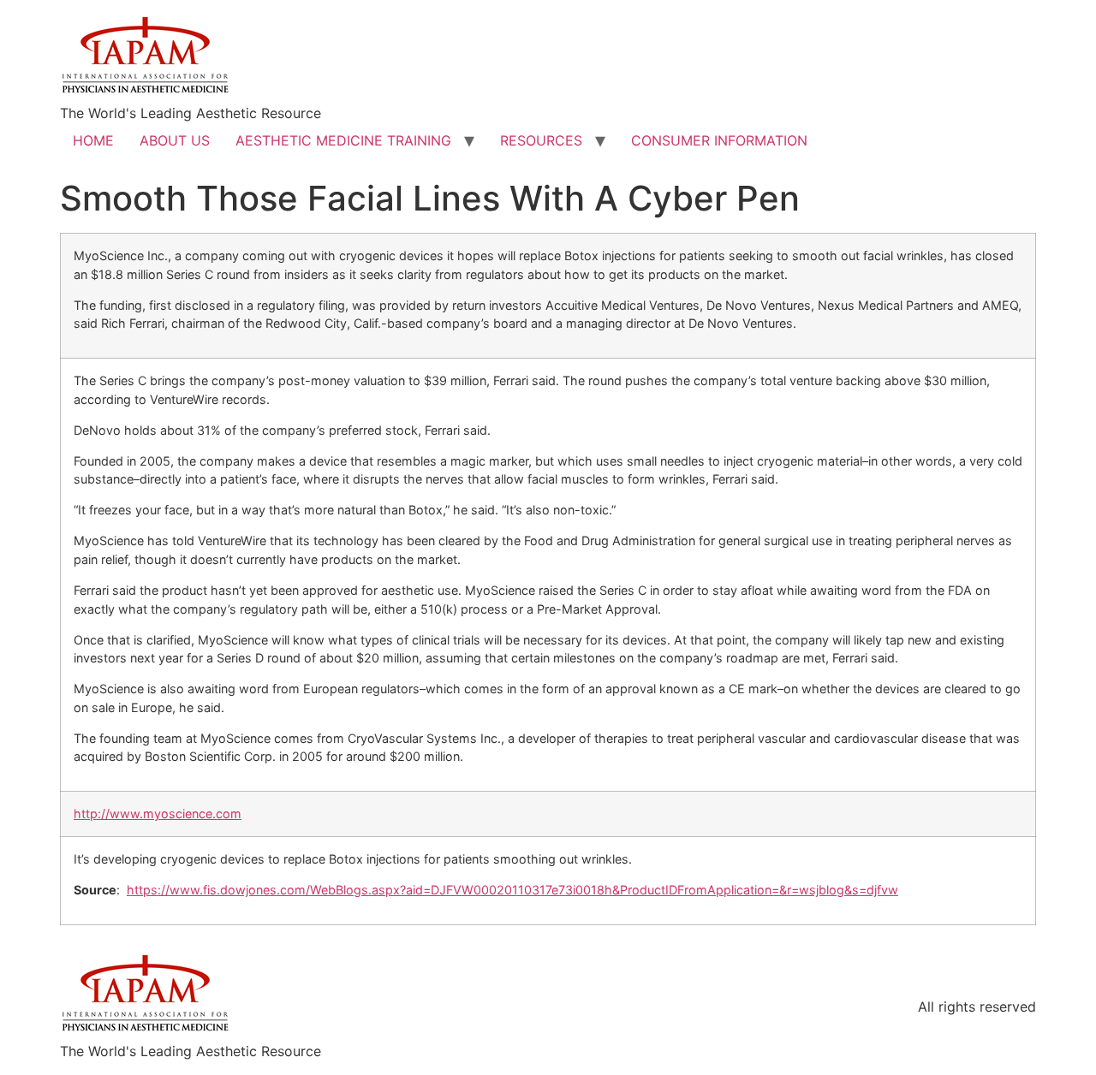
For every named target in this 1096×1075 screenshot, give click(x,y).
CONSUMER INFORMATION (719, 140)
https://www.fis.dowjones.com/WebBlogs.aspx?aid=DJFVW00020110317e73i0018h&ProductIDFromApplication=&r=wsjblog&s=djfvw (512, 889)
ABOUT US (175, 140)
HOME (93, 140)
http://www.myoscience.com (157, 813)
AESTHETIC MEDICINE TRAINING (343, 140)
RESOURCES (541, 140)
